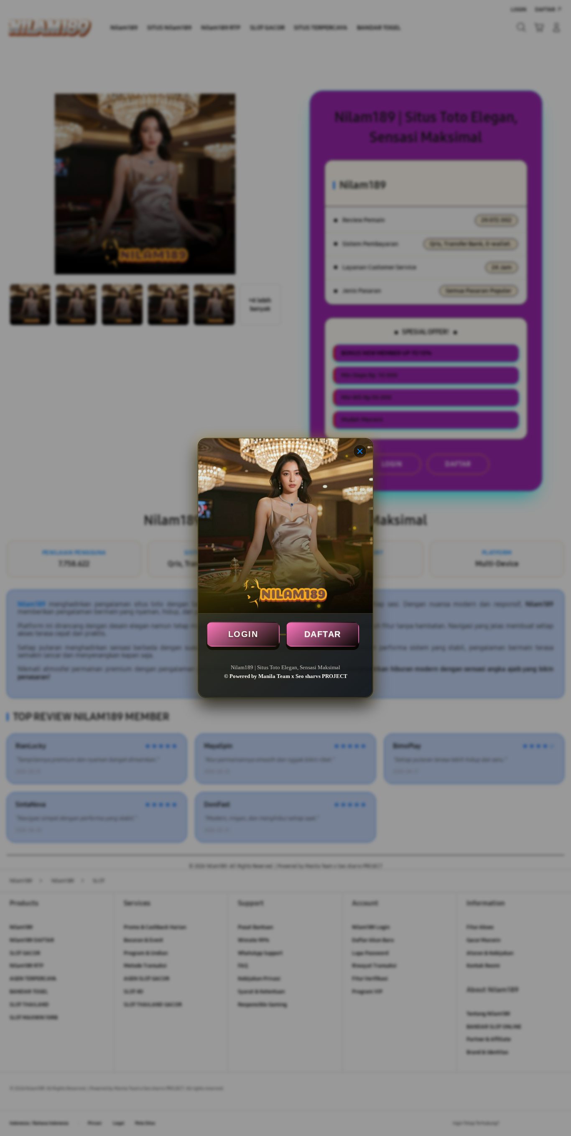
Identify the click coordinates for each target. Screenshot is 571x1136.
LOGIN (243, 634)
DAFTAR (322, 634)
